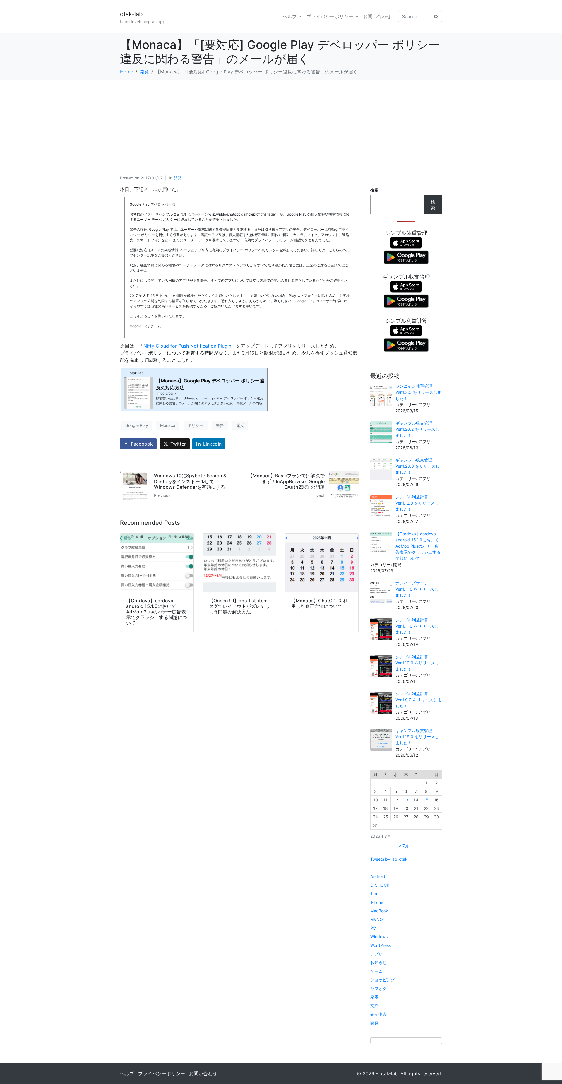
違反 (240, 425)
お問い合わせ (377, 16)
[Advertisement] (281, 124)
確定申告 (378, 1014)
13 (406, 799)
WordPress (380, 945)
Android (377, 876)
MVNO (376, 919)
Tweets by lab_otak (388, 858)
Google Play (136, 425)
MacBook (379, 910)
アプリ (376, 953)
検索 (374, 189)
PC (373, 928)
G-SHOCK (379, 885)
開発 (178, 177)
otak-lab (131, 14)
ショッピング (382, 979)
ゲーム (376, 971)
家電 (374, 996)
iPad (374, 893)
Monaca (167, 425)
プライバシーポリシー (329, 16)
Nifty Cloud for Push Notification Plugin (187, 346)
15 (426, 799)
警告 (220, 425)
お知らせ (378, 962)
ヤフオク (378, 988)
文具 (374, 1005)
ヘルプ (290, 16)
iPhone (376, 902)
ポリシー (195, 425)
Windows (379, 936)
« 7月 (404, 845)
